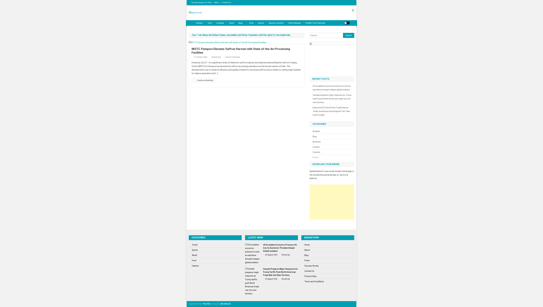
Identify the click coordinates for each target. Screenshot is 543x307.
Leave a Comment (232, 57)
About (216, 3)
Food (251, 23)
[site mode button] (347, 23)
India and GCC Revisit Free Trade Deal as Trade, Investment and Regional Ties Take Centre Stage (331, 111)
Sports (261, 23)
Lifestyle (220, 23)
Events (316, 157)
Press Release (294, 23)
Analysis (316, 131)
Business (317, 142)
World (194, 255)
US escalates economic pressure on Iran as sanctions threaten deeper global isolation (332, 88)
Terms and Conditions (314, 281)
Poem (307, 260)
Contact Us (226, 3)
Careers (316, 147)
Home (307, 245)
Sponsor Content (276, 23)
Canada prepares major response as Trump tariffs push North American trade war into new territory (332, 99)
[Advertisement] (332, 202)
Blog (241, 23)
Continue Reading (205, 80)
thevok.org (216, 57)
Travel (231, 23)
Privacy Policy (310, 276)
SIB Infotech (225, 304)
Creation (316, 152)
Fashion (199, 23)
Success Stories (311, 266)
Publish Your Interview (315, 23)
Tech (209, 23)
